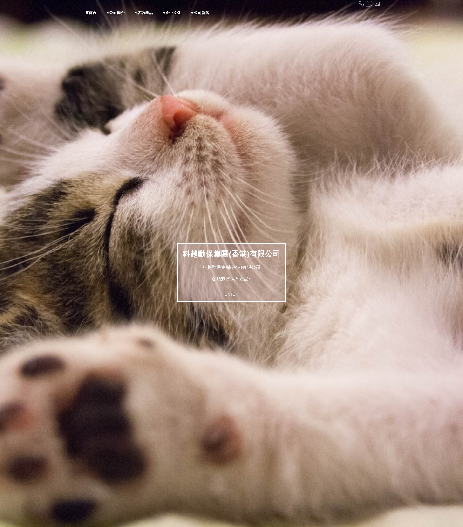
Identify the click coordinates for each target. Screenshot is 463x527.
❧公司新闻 (200, 13)
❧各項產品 (143, 13)
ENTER (231, 294)
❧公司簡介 (115, 13)
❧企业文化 (172, 13)
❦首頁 (91, 13)
